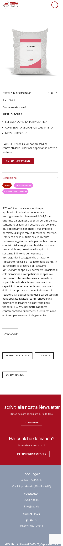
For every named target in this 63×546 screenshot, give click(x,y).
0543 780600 (31, 500)
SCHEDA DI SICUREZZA (17, 355)
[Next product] (56, 93)
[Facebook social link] (27, 520)
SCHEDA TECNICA (15, 374)
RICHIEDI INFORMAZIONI (18, 160)
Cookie (39, 525)
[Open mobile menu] (55, 5)
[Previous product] (48, 93)
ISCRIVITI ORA (32, 422)
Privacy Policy (27, 525)
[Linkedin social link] (36, 520)
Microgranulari (22, 92)
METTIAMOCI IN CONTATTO (31, 453)
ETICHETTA (44, 355)
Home (6, 92)
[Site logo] (10, 4)
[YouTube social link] (31, 520)
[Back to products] (52, 93)
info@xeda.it (31, 506)
